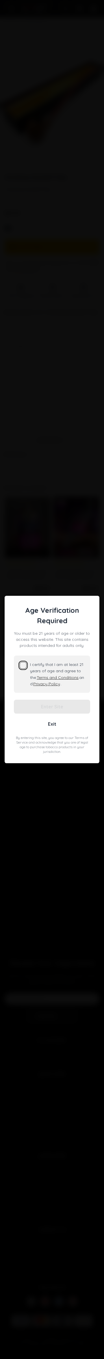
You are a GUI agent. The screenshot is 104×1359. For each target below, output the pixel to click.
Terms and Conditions (58, 677)
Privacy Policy (46, 683)
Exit (52, 724)
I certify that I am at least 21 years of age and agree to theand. (57, 674)
